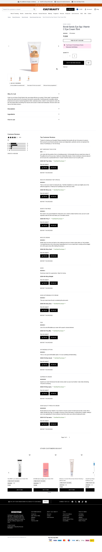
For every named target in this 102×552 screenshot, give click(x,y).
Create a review (13, 153)
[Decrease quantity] (65, 56)
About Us (49, 514)
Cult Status (81, 514)
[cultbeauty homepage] (51, 9)
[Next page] (69, 437)
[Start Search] (34, 9)
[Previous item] (9, 473)
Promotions (81, 515)
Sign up (46, 501)
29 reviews (72, 33)
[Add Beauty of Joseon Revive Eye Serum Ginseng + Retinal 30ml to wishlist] (81, 455)
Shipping (33, 517)
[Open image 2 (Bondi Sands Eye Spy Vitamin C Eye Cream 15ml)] (19, 77)
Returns (33, 519)
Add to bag (20, 489)
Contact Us (33, 514)
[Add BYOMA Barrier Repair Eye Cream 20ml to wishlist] (55, 455)
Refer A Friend (82, 520)
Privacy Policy (66, 515)
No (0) (54, 167)
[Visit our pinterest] (86, 501)
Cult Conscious (50, 517)
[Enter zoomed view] (57, 69)
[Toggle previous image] (9, 46)
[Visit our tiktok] (82, 501)
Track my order (34, 520)
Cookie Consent (11, 525)
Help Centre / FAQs (35, 515)
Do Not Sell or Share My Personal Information (15, 527)
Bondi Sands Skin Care (35, 17)
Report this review (46, 172)
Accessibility (65, 520)
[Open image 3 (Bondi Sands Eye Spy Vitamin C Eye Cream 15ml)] (28, 77)
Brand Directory (16, 17)
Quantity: (66, 52)
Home (9, 17)
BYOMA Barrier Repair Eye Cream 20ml (43, 478)
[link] (88, 9)
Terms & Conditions (67, 514)
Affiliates (81, 517)
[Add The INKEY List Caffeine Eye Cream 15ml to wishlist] (29, 455)
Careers (49, 515)
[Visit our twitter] (75, 501)
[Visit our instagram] (79, 501)
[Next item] (93, 473)
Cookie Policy (66, 517)
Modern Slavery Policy (68, 519)
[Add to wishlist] (88, 63)
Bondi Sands (25, 17)
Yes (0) (45, 167)
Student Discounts (83, 519)
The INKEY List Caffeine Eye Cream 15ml (18, 478)
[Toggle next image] (58, 46)
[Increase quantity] (74, 56)
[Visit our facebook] (72, 501)
